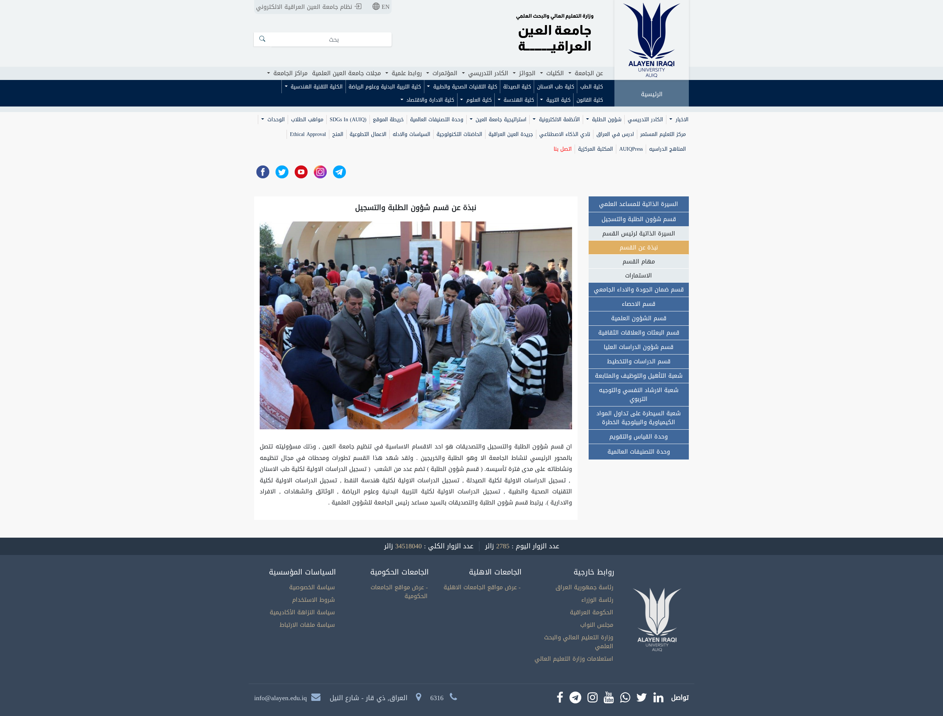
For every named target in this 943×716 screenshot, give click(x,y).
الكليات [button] (554, 73)
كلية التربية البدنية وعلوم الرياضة (384, 87)
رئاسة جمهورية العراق (584, 587)
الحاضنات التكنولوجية (459, 134)
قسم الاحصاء (638, 304)
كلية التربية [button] (557, 100)
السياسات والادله (411, 134)
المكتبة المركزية (595, 149)
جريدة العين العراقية (510, 134)
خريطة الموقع (388, 119)
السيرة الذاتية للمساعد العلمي (638, 204)
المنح (337, 134)
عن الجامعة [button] (588, 73)
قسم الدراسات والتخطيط (638, 361)
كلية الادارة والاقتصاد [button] (429, 100)
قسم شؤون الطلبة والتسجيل (639, 219)
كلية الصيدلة (517, 87)
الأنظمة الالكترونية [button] (558, 119)
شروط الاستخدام (313, 599)
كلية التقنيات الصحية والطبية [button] (464, 87)
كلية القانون (589, 100)
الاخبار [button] (681, 119)
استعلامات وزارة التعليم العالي (573, 658)
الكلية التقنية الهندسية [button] (316, 87)
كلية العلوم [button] (478, 100)
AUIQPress (631, 149)
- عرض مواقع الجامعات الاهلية (482, 587)
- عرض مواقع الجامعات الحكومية (399, 591)
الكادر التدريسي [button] (487, 73)
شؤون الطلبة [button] (605, 119)
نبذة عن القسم (639, 247)
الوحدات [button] (275, 119)
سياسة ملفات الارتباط (307, 625)
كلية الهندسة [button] (518, 100)
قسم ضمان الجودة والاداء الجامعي (639, 289)
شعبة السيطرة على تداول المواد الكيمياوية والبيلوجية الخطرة (638, 418)
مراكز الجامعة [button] (289, 73)
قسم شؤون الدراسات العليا (638, 347)
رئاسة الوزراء (597, 599)
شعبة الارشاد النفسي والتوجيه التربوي (639, 394)
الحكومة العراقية (591, 612)
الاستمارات (638, 275)
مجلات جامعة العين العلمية (346, 73)
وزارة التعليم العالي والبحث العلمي (578, 642)
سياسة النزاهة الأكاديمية (302, 612)
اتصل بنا (563, 149)
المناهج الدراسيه (667, 149)
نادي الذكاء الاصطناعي (564, 134)
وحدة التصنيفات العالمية (436, 119)
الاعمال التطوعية (368, 134)
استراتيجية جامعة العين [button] (500, 119)
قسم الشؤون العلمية (638, 318)
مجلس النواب (596, 625)
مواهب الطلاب (307, 119)
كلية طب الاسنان (555, 87)
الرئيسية (652, 94)
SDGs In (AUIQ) (348, 119)
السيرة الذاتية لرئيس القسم (638, 233)
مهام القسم (639, 261)
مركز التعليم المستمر (663, 134)
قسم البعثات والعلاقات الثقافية (638, 332)
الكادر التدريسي (645, 119)
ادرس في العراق (615, 134)
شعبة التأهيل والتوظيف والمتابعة (639, 375)
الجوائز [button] (526, 73)
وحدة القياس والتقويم (638, 436)
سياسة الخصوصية (312, 587)
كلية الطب (591, 87)
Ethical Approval (308, 134)
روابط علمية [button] (406, 73)
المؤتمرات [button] (444, 73)
